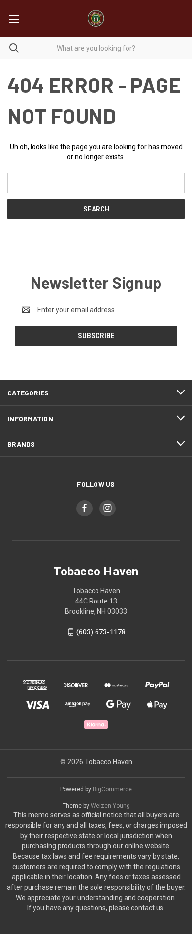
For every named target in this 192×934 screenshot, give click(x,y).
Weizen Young (110, 805)
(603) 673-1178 (101, 632)
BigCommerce (112, 789)
